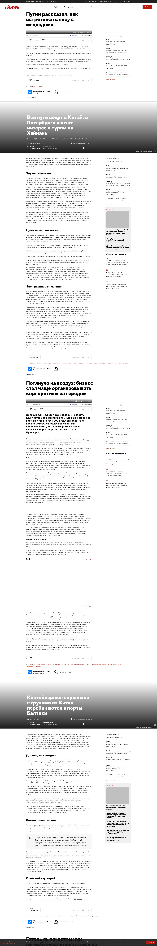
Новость (32, 86)
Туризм (45, 363)
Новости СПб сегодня (100, 363)
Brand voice (38, 666)
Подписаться (92, 1)
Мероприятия (84, 7)
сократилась (78, 899)
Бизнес (120, 664)
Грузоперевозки (96, 916)
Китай (64, 363)
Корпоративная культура (77, 664)
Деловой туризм (41, 664)
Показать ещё (110, 79)
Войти (147, 7)
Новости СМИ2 (31, 98)
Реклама (94, 7)
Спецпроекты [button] (70, 7)
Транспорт (48, 916)
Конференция (30, 666)
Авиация (70, 363)
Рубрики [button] (58, 7)
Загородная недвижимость (99, 664)
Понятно (151, 942)
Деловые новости (78, 363)
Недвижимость (112, 664)
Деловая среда (56, 664)
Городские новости (112, 363)
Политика (39, 86)
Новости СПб (88, 363)
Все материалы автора (49, 41)
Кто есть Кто (103, 7)
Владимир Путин (45, 46)
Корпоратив (65, 664)
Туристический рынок (54, 363)
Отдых (39, 363)
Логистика (40, 916)
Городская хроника (124, 363)
